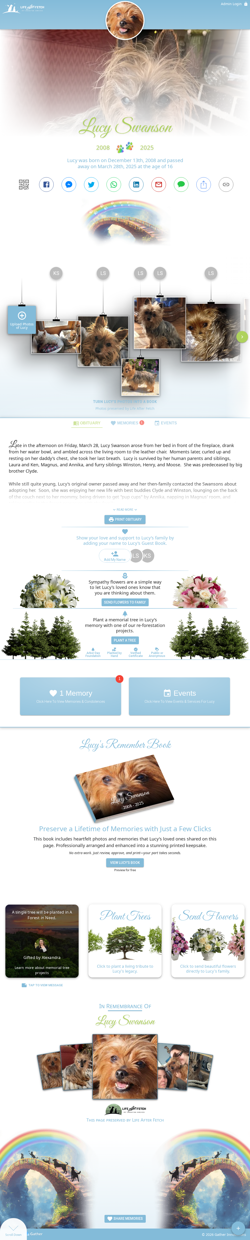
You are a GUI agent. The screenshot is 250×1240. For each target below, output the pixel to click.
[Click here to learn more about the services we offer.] (125, 1110)
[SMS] (181, 184)
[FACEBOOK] (46, 184)
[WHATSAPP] (113, 184)
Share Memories (128, 1218)
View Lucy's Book (125, 863)
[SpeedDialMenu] (238, 1228)
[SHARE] (203, 184)
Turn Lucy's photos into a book (125, 402)
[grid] (125, 340)
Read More (125, 509)
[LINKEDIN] (136, 184)
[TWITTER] (91, 184)
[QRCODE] (24, 184)
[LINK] (226, 184)
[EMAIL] (158, 184)
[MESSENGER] (69, 184)
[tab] (87, 423)
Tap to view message (46, 985)
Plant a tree (125, 640)
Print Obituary (128, 519)
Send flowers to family (125, 602)
